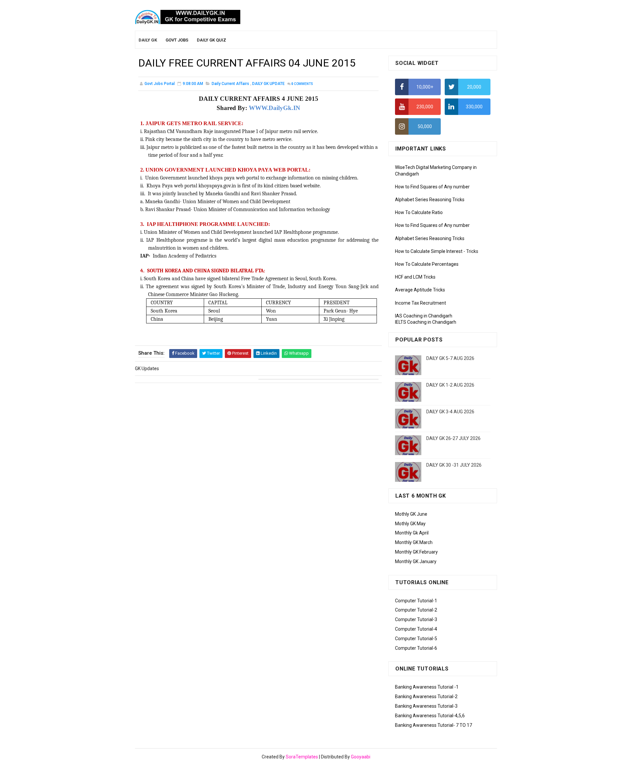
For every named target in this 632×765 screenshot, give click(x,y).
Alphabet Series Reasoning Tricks (429, 199)
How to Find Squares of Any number (432, 186)
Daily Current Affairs (230, 83)
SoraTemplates (302, 756)
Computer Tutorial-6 (416, 648)
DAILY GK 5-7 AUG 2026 (450, 358)
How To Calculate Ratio (419, 212)
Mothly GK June (411, 514)
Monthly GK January (415, 561)
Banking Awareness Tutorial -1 (427, 687)
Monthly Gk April (412, 532)
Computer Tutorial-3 (416, 619)
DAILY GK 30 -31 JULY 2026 (454, 465)
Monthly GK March (414, 542)
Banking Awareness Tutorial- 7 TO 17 (433, 725)
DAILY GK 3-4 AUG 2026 (450, 411)
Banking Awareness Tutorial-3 (426, 706)
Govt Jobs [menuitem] (177, 40)
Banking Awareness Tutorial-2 (426, 696)
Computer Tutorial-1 (416, 600)
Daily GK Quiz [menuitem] (211, 40)
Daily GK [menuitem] (148, 40)
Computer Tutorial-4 (416, 629)
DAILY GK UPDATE (268, 83)
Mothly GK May (410, 523)
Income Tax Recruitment (420, 303)
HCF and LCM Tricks (415, 277)
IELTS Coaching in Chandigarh (425, 322)
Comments (302, 84)
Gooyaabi (360, 756)
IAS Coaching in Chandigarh (423, 315)
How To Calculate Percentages (427, 264)
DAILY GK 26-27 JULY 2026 (453, 438)
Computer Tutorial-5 (416, 638)
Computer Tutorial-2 (416, 610)
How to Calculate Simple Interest (428, 251)
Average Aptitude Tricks (420, 289)
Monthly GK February (416, 552)
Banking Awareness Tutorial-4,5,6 (430, 715)
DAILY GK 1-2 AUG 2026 (450, 385)
